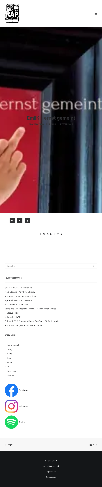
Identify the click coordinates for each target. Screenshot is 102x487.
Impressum (51, 471)
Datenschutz (51, 477)
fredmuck (68, 124)
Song (53, 124)
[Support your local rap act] (51, 14)
